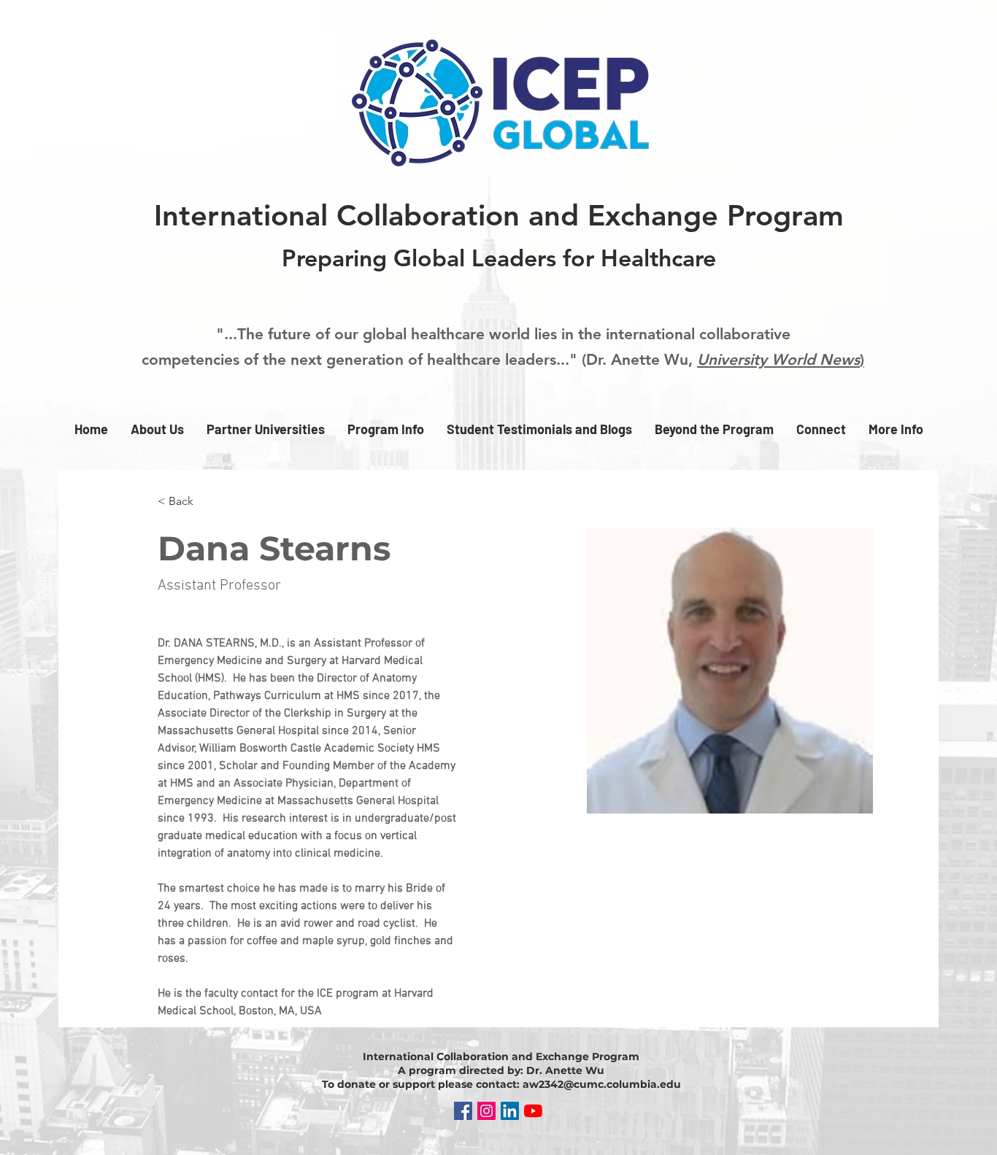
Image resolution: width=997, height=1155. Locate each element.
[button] (157, 429)
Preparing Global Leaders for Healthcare (499, 257)
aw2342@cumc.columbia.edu (602, 1084)
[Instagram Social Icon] (486, 1111)
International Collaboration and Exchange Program (499, 215)
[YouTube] (533, 1111)
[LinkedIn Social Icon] (510, 1111)
